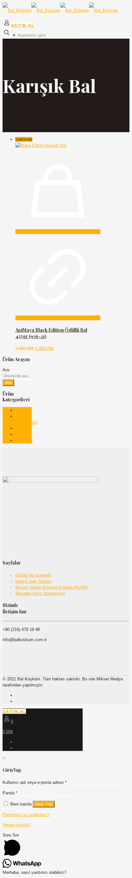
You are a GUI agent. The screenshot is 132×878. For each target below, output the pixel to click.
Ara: (6, 369)
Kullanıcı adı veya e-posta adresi (35, 782)
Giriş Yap (43, 804)
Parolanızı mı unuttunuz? (26, 814)
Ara (8, 382)
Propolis (22, 434)
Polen (20, 428)
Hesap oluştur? (16, 824)
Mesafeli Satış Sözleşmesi (40, 593)
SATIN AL (22, 25)
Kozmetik (24, 440)
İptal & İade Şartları (33, 581)
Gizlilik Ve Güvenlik (33, 575)
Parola (10, 793)
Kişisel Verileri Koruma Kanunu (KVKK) (51, 587)
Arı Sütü (23, 410)
